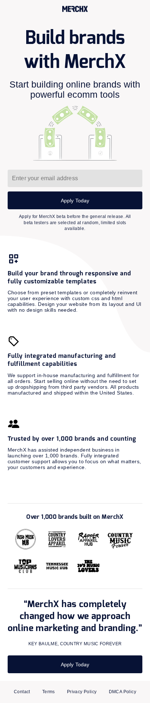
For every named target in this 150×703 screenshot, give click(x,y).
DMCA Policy (123, 692)
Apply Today (75, 200)
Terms (48, 692)
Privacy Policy (82, 692)
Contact (22, 692)
